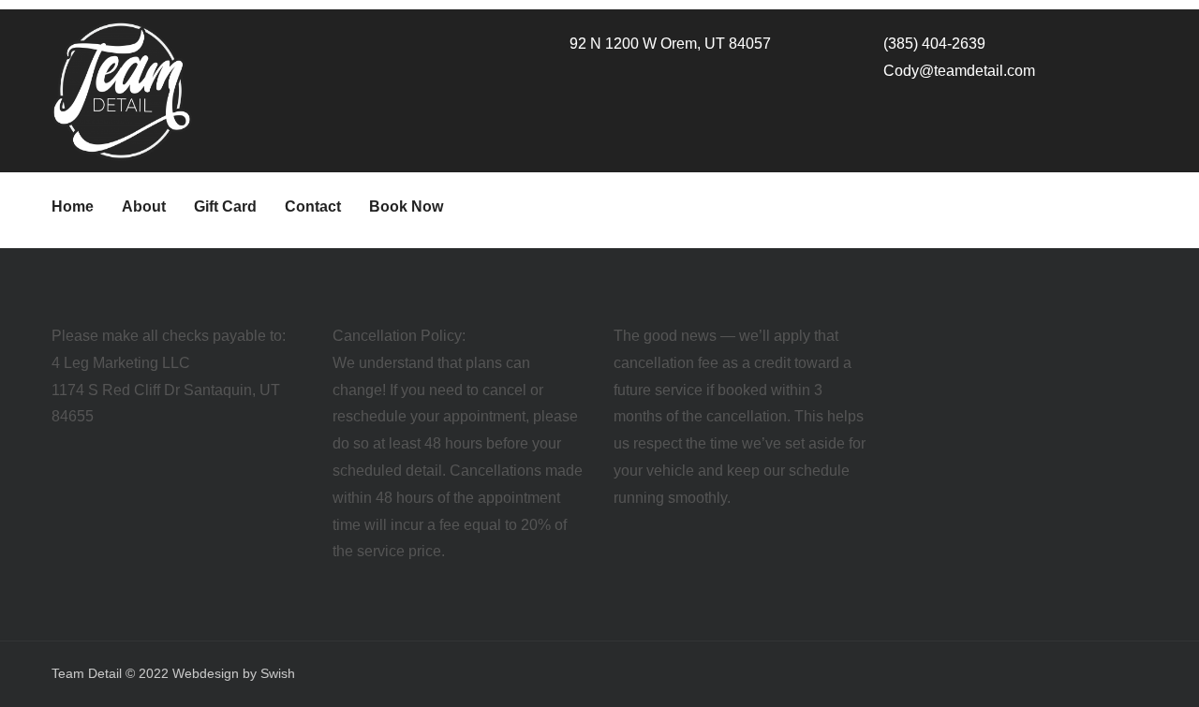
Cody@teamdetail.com (959, 71)
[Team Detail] (122, 89)
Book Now (406, 206)
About (144, 206)
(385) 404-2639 (934, 44)
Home (73, 206)
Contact (313, 206)
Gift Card (225, 206)
